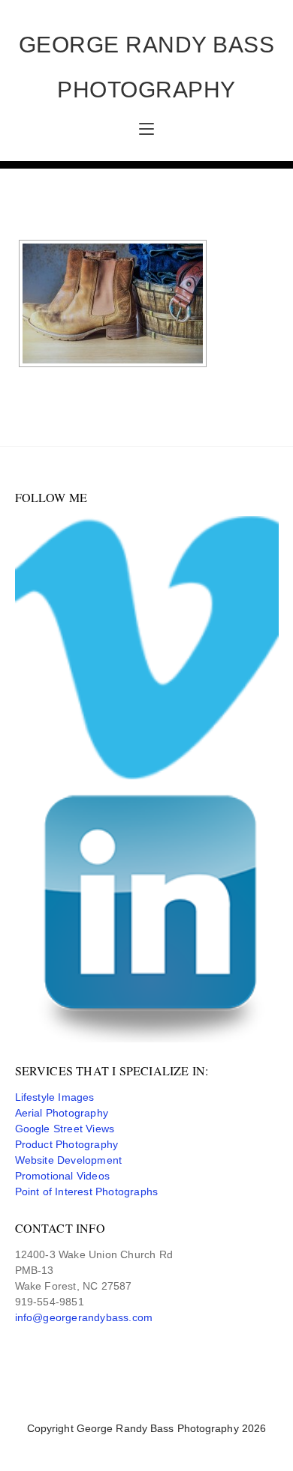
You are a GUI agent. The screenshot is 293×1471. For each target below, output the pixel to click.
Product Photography (67, 1144)
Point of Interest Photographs (87, 1191)
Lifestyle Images (55, 1097)
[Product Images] (113, 303)
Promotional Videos (62, 1176)
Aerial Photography (62, 1113)
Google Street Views (65, 1129)
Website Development (68, 1160)
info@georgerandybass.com (84, 1317)
